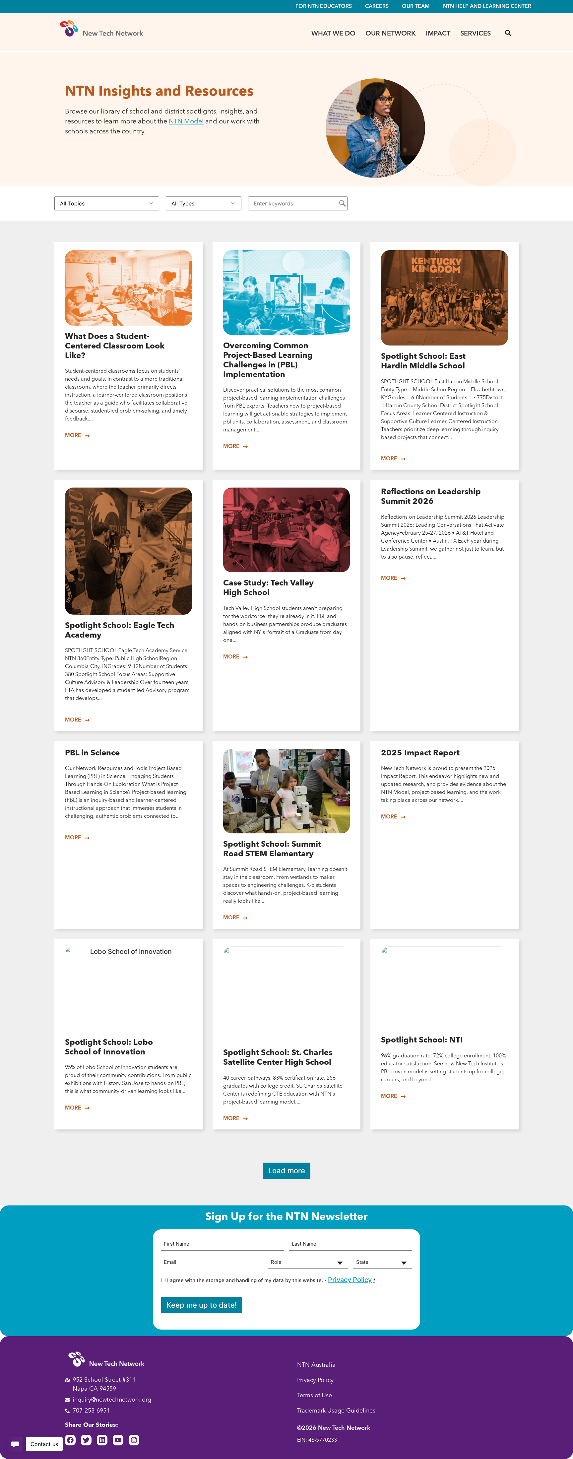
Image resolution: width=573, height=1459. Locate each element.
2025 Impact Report (420, 753)
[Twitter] (86, 1440)
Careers (377, 6)
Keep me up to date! (201, 1305)
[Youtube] (118, 1440)
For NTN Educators (323, 6)
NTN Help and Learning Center (487, 6)
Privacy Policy (350, 1280)
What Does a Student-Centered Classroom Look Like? (114, 346)
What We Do (333, 34)
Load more (286, 1170)
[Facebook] (70, 1440)
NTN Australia (316, 1365)
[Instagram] (134, 1440)
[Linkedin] (102, 1440)
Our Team (416, 6)
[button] (507, 32)
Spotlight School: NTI (422, 1040)
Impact (438, 34)
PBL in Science (92, 753)
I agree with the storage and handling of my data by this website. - (271, 1279)
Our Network (390, 34)
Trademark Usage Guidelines (336, 1411)
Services (475, 34)
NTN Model (186, 121)
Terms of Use (314, 1396)
